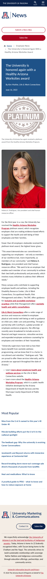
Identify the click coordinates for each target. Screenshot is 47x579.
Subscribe (23, 38)
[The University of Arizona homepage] (15, 3)
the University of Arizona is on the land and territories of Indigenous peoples (23, 540)
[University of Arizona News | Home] (23, 15)
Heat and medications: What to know (18, 474)
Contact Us (23, 526)
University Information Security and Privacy (23, 570)
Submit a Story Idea (23, 30)
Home (9, 46)
